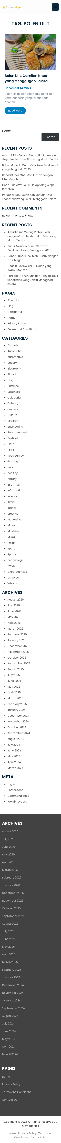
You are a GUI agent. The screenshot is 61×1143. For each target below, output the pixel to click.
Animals (12, 345)
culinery (12, 409)
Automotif (14, 351)
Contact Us (15, 312)
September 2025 (18, 663)
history (12, 479)
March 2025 (15, 698)
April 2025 (14, 692)
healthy (12, 473)
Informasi (13, 485)
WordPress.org (17, 802)
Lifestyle (12, 514)
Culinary (12, 403)
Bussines (13, 386)
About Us (13, 300)
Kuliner (11, 508)
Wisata (12, 583)
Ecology (12, 421)
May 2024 (13, 756)
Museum (13, 531)
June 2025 (14, 681)
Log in (11, 784)
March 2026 (15, 629)
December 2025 (18, 646)
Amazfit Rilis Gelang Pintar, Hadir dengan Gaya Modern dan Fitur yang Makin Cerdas (30, 157)
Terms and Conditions (22, 329)
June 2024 (14, 750)
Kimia (11, 502)
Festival (12, 438)
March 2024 (15, 768)
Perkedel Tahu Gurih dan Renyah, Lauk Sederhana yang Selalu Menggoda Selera (29, 197)
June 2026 (14, 611)
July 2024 (13, 745)
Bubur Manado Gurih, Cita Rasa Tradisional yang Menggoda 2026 (30, 167)
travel (11, 566)
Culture (12, 415)
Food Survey (15, 456)
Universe (13, 578)
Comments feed (18, 796)
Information (15, 490)
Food (10, 450)
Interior (12, 496)
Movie (11, 525)
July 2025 (13, 675)
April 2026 (14, 623)
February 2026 (17, 634)
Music (11, 537)
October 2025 (16, 658)
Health (11, 467)
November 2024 (18, 721)
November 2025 (18, 652)
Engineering (15, 427)
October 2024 (16, 727)
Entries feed (15, 790)
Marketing (14, 519)
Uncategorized (17, 572)
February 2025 (17, 704)
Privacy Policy (16, 323)
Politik (11, 543)
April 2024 (14, 762)
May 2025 (13, 687)
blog (10, 380)
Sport (11, 548)
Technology (15, 560)
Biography (14, 369)
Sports (11, 554)
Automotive (15, 357)
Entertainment (17, 432)
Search (7, 131)
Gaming (12, 461)
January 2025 (16, 710)
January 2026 (16, 640)
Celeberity (14, 398)
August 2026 (15, 600)
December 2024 (18, 716)
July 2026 (13, 605)
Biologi (11, 374)
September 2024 (18, 733)
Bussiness (13, 392)
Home (11, 318)
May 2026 (13, 617)
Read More (15, 111)
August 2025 (15, 669)
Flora (10, 444)
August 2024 (15, 739)
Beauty (12, 363)
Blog (10, 306)
